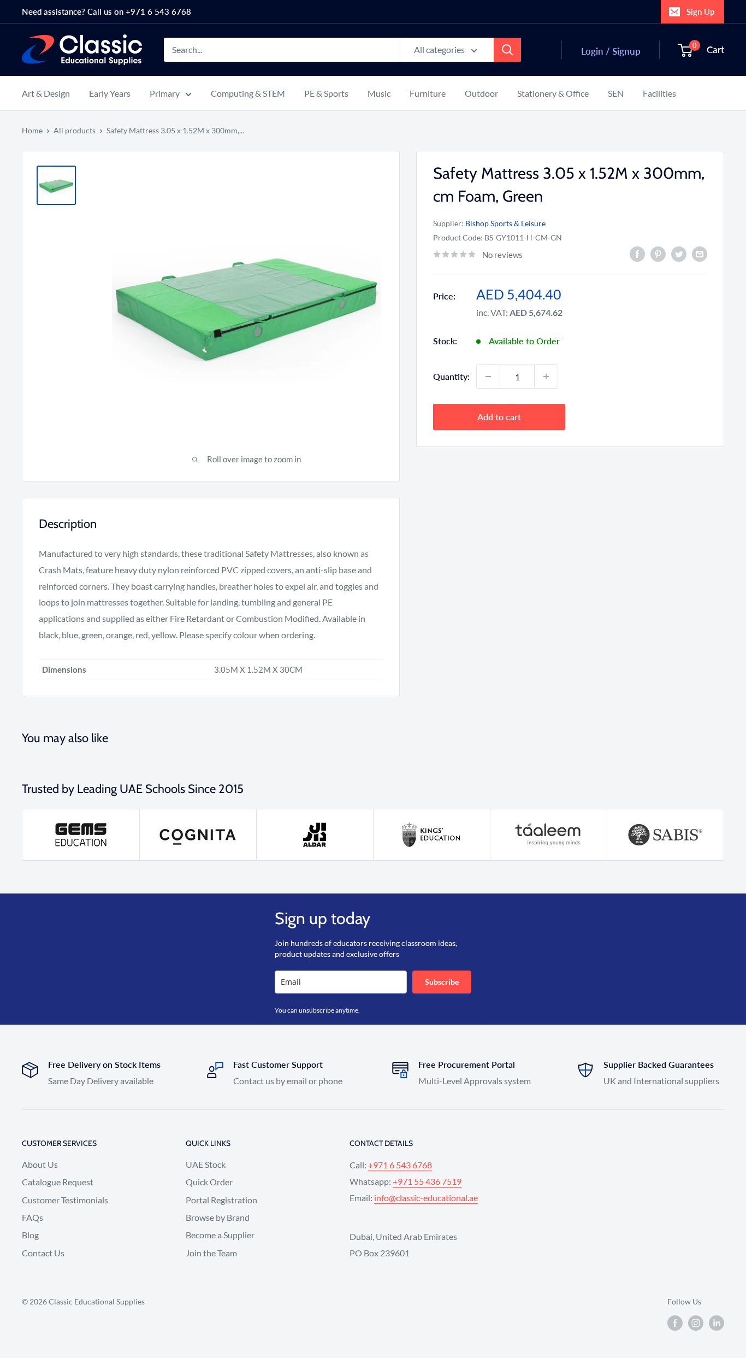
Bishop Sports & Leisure (505, 223)
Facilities (659, 93)
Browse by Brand (218, 1217)
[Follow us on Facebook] (675, 1323)
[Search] (507, 50)
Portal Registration (221, 1200)
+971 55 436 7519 (427, 1181)
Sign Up (700, 11)
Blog (30, 1235)
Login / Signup (611, 51)
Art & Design (46, 93)
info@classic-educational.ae (426, 1197)
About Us (40, 1164)
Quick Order (209, 1182)
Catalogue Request (57, 1182)
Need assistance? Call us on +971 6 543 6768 (106, 11)
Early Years (110, 93)
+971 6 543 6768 (400, 1165)
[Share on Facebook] (637, 253)
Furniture (428, 93)
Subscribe (442, 981)
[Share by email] (699, 253)
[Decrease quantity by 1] (488, 376)
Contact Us (43, 1253)
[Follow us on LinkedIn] (716, 1323)
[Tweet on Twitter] (678, 253)
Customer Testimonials (65, 1200)
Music (379, 93)
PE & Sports (326, 93)
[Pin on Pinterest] (658, 253)
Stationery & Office (553, 93)
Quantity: (451, 376)
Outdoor (481, 93)
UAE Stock (206, 1164)
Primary (165, 93)
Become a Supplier (220, 1235)
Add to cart (499, 416)
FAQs (32, 1217)
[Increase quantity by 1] (546, 376)
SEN (616, 93)
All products (75, 130)
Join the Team (211, 1253)
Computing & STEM (248, 93)
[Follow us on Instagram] (695, 1323)
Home (32, 130)
